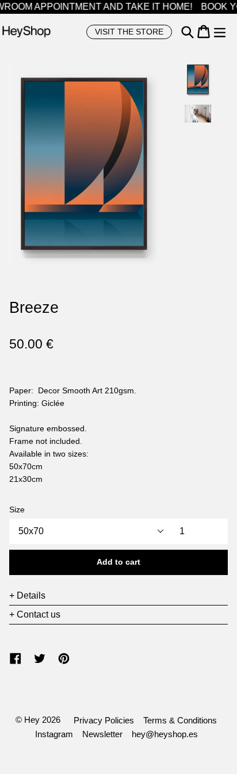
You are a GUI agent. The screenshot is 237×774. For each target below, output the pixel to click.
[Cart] (203, 32)
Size (17, 509)
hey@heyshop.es (165, 734)
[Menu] (220, 31)
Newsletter (102, 734)
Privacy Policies (104, 720)
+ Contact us (34, 614)
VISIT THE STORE (129, 31)
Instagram (54, 734)
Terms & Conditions (180, 720)
